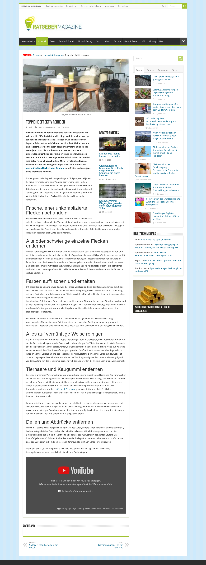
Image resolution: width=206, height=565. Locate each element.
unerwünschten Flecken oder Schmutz (45, 168)
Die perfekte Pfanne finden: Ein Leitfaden (109, 154)
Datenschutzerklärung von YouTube (85, 484)
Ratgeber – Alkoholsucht (91, 6)
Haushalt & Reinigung (53, 55)
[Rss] (163, 6)
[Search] (184, 6)
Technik (117, 41)
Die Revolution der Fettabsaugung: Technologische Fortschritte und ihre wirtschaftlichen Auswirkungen (156, 170)
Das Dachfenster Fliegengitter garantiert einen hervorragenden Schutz (110, 204)
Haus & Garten (131, 41)
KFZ (143, 41)
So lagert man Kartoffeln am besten (43, 545)
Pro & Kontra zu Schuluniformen (155, 239)
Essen (52, 41)
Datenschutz (123, 6)
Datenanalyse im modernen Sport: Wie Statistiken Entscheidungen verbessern (166, 187)
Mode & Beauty (85, 41)
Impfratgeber (72, 6)
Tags (174, 70)
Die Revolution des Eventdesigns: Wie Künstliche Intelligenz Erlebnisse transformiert (162, 202)
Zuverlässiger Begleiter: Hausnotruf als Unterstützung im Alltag (167, 216)
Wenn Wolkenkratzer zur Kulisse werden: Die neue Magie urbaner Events (164, 136)
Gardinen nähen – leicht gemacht (110, 545)
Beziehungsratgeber (54, 6)
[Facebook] (166, 6)
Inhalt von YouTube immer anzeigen (77, 491)
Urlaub (107, 41)
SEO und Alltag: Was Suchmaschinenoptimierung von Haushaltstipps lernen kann (160, 121)
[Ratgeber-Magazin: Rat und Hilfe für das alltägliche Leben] (53, 22)
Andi (30, 127)
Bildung (152, 41)
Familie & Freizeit (67, 41)
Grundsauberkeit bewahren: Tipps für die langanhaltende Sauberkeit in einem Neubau (111, 170)
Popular (150, 70)
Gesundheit (27, 41)
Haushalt (42, 41)
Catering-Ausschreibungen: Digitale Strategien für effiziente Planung (165, 93)
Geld (98, 41)
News (161, 41)
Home (37, 55)
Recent (139, 70)
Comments (163, 70)
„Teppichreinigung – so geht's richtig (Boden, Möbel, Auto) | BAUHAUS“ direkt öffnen (89, 508)
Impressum (109, 6)
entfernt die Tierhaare (65, 389)
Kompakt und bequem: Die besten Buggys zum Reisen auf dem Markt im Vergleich (167, 107)
